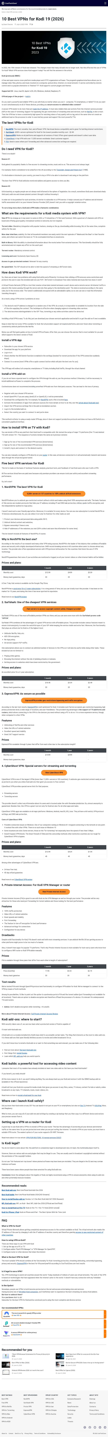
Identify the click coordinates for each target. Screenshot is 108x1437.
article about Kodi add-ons (88, 403)
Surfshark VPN (29, 1403)
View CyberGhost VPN (54, 773)
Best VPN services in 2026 (14, 12)
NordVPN (9, 129)
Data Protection (73, 1406)
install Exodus (22, 1053)
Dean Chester (8, 24)
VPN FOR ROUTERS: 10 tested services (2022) (43, 1138)
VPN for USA (50, 1399)
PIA (7, 142)
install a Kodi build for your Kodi (29, 1095)
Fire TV (82, 1106)
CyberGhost (10, 139)
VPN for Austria (51, 1414)
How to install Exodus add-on (13, 1199)
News (69, 1403)
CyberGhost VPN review (23, 880)
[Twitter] (85, 1427)
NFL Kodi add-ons (9, 1203)
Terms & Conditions (40, 1433)
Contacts (92, 1406)
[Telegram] (105, 1427)
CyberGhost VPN (29, 1414)
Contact (11, 1433)
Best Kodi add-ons (9, 1190)
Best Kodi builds (8, 1195)
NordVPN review (20, 597)
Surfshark (10, 132)
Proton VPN (27, 1406)
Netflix (89, 112)
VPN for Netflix (7, 1406)
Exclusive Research (74, 1399)
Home (3, 12)
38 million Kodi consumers (28, 1292)
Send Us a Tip (19, 1433)
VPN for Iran (50, 1406)
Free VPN (5, 1403)
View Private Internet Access (54, 892)
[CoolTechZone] (9, 3)
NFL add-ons (18, 1056)
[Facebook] (90, 1427)
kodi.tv (28, 96)
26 (32, 24)
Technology (71, 1410)
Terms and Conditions (96, 1414)
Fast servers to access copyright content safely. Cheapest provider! (54, 609)
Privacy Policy (94, 1410)
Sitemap (92, 1399)
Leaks (70, 1418)
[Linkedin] (100, 1427)
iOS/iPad (98, 1106)
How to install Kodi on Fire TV (13, 1208)
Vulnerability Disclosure (54, 1433)
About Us (4, 1433)
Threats (70, 1421)
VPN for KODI (6, 1421)
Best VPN (5, 1399)
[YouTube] (95, 1427)
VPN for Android (7, 1418)
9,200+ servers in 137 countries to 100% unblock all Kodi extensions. (54, 494)
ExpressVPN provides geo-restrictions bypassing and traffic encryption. (54, 700)
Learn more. (52, 9)
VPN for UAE (50, 1403)
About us (92, 1403)
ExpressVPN (11, 135)
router (45, 455)
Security (70, 1414)
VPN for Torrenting (8, 1410)
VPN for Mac (6, 1414)
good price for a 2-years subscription (27, 589)
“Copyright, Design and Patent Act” (69, 170)
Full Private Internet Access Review (44, 1014)
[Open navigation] (105, 3)
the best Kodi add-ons (28, 1050)
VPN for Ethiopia (51, 1410)
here (66, 400)
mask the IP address (40, 109)
